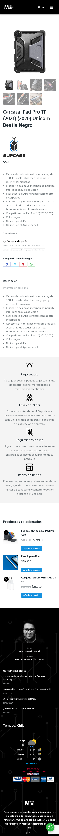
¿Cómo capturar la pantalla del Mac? (19, 699)
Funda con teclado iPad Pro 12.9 (38, 533)
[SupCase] (14, 148)
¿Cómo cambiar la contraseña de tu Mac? (22, 708)
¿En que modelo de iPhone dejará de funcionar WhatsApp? (24, 678)
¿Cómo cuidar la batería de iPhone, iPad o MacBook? (27, 689)
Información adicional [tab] (15, 288)
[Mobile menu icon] (51, 7)
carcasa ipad (17, 250)
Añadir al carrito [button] (31, 548)
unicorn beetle (39, 250)
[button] (15, 241)
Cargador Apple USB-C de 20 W (38, 580)
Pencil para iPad (31, 557)
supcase (28, 250)
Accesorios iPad (18, 245)
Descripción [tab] (10, 281)
